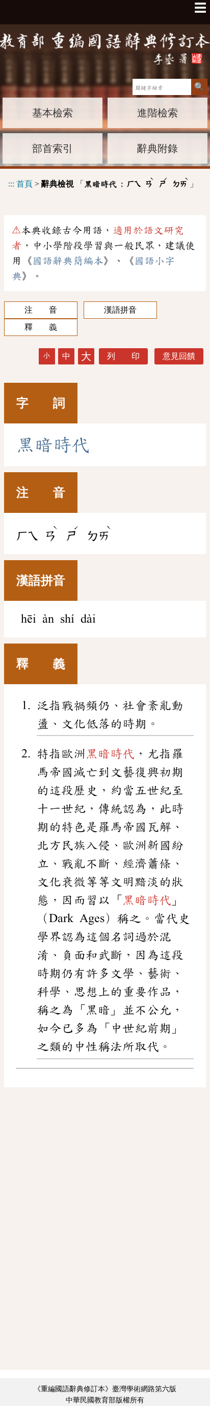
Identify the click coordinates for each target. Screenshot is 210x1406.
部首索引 (52, 148)
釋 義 (40, 327)
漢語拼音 (120, 309)
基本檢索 (52, 112)
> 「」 (103, 182)
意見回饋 (179, 356)
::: (11, 183)
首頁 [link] (24, 183)
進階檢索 (157, 112)
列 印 (123, 356)
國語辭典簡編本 (67, 261)
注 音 (40, 309)
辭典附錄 (157, 148)
